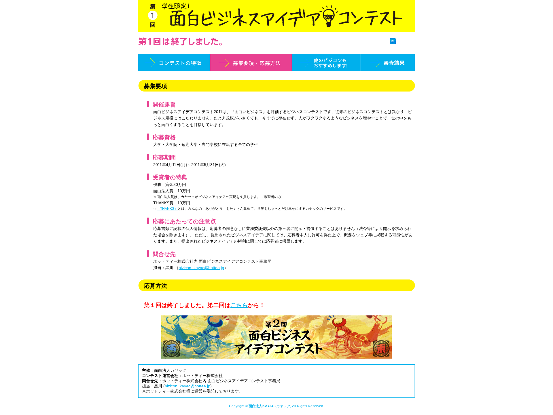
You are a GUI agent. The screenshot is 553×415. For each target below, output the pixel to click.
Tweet (380, 41)
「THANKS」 (167, 209)
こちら (239, 305)
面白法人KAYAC (261, 406)
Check (405, 41)
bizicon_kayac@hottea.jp (201, 267)
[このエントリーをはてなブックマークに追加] (393, 41)
